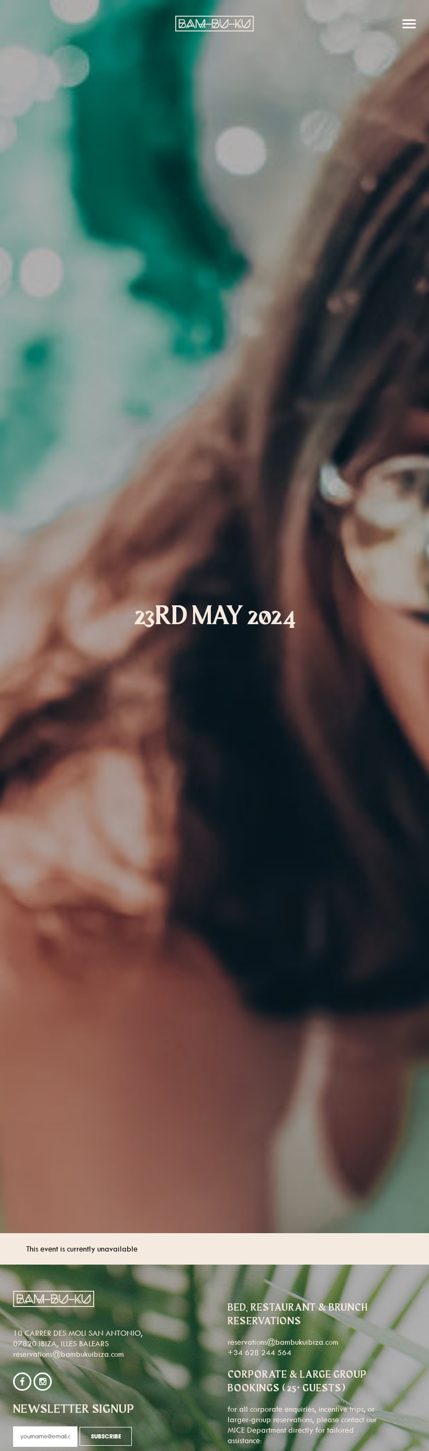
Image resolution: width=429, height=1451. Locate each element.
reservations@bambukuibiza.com (68, 1354)
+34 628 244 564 (259, 1352)
